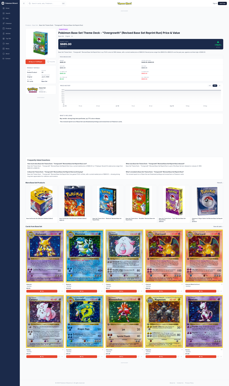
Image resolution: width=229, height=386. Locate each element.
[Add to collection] (62, 291)
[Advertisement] (124, 16)
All (219, 85)
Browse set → (43, 91)
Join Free (222, 3)
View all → (220, 182)
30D (210, 85)
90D (215, 85)
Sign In (215, 3)
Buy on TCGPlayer (36, 61)
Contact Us (180, 383)
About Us (172, 383)
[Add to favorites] (59, 291)
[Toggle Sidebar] (24, 3)
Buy (43, 291)
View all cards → (218, 226)
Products (28, 25)
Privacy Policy (189, 383)
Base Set (35, 25)
